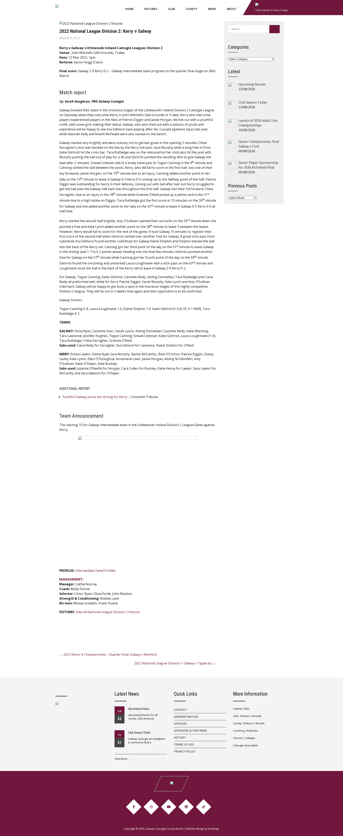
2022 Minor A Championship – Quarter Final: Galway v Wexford (107, 654)
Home (129, 9)
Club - (236, 716)
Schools (238, 738)
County (191, 9)
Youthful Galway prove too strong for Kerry (94, 397)
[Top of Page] (331, 827)
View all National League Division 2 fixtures (108, 612)
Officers (180, 723)
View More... (122, 758)
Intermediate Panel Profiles (95, 570)
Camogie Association (245, 745)
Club (171, 9)
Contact (180, 710)
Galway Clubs (241, 708)
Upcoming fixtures (138, 709)
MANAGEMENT (71, 579)
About (231, 9)
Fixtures (150, 9)
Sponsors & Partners (190, 730)
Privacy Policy (185, 751)
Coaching (238, 730)
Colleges (250, 738)
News (212, 9)
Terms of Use (184, 744)
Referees (252, 730)
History (180, 737)
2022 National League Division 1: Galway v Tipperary (175, 663)
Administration (186, 717)
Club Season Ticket (139, 732)
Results (256, 716)
